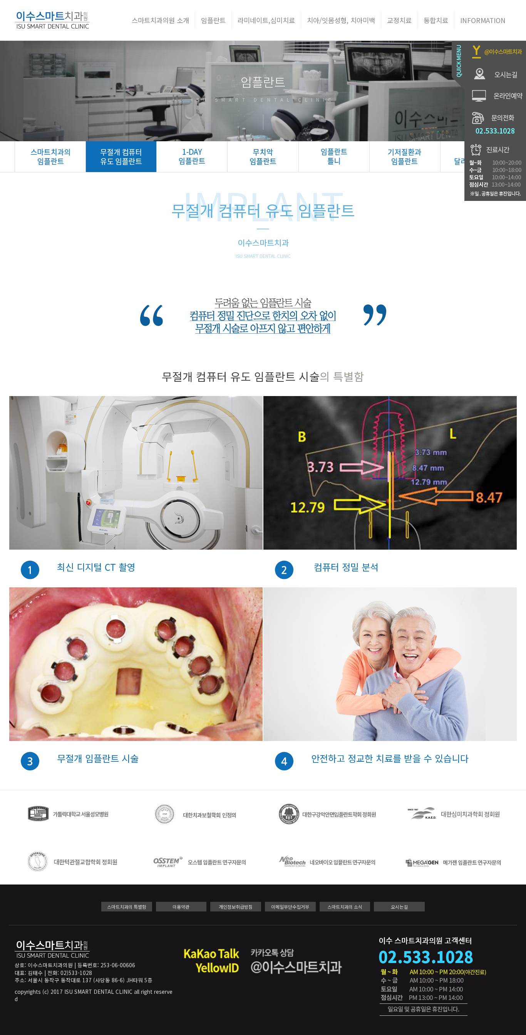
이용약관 (181, 906)
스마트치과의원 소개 (160, 20)
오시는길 (399, 906)
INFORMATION (483, 20)
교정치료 (399, 20)
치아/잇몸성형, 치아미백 (341, 20)
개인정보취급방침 (236, 906)
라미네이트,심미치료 (266, 20)
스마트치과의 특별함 (126, 906)
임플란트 (213, 20)
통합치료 (436, 20)
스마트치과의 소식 (344, 906)
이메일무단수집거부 (290, 906)
